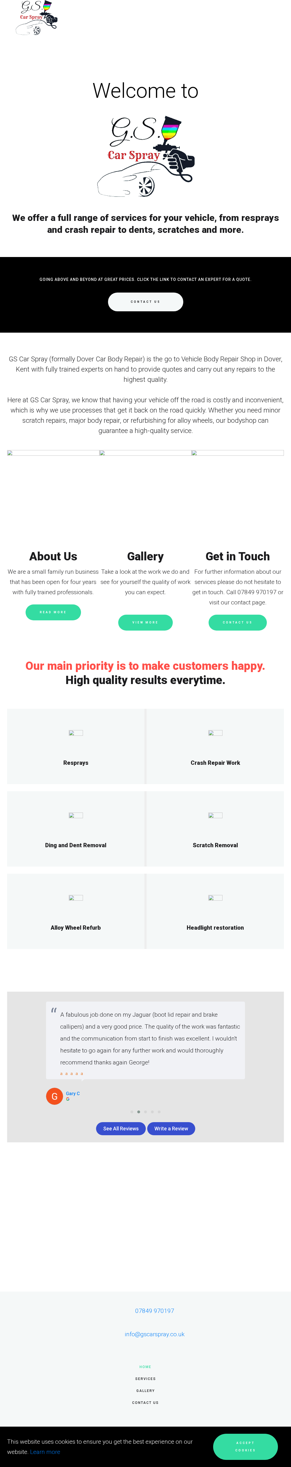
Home (145, 1367)
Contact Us (145, 1403)
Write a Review (171, 1129)
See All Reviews (121, 1129)
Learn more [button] (45, 1452)
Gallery (145, 1391)
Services (145, 1379)
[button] (131, 1112)
